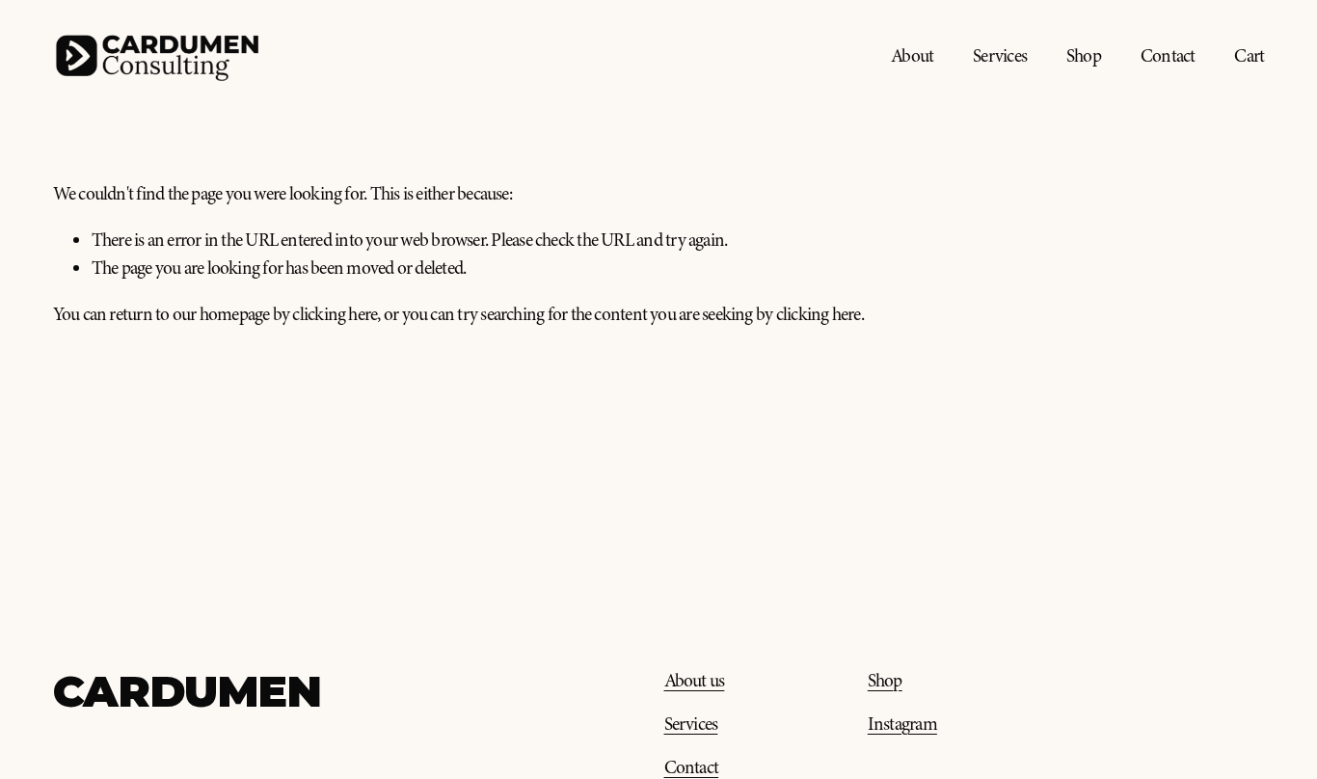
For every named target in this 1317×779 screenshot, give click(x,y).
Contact (1168, 55)
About (912, 55)
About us (694, 680)
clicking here (334, 314)
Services (1000, 55)
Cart (1249, 55)
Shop (1083, 55)
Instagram (902, 724)
